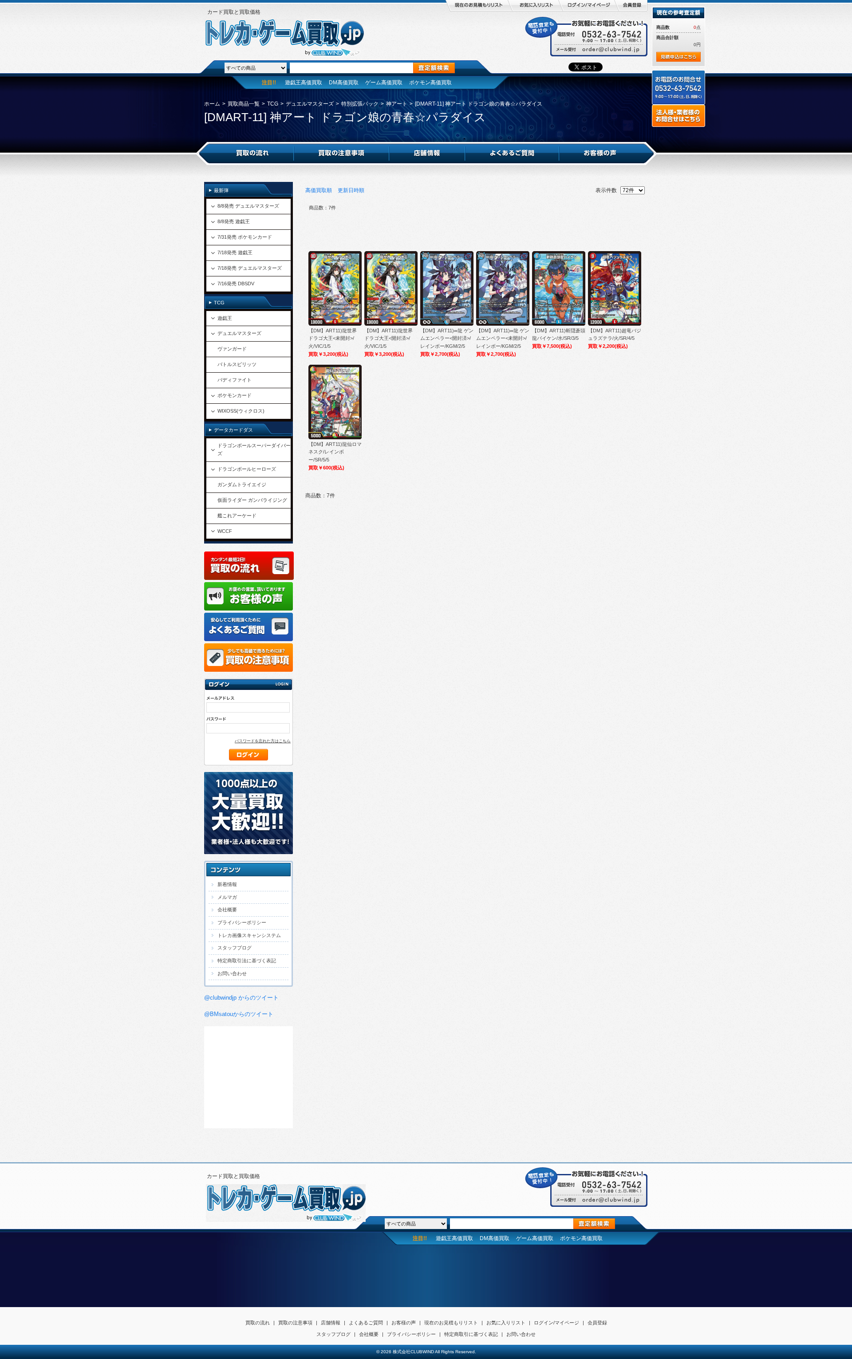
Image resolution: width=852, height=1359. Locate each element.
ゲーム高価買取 (383, 82)
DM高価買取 (344, 82)
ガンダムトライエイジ (241, 484)
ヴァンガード (232, 348)
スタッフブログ (234, 947)
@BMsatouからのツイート (238, 1014)
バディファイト (234, 379)
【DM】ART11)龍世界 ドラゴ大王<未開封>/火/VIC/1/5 (332, 338)
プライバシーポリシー (241, 922)
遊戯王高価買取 (303, 82)
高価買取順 (318, 190)
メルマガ (227, 897)
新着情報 (227, 884)
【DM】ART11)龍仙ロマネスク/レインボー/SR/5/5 (335, 451)
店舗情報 (330, 1322)
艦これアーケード (236, 515)
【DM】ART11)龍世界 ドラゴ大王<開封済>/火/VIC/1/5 (388, 338)
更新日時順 (351, 190)
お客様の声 (403, 1322)
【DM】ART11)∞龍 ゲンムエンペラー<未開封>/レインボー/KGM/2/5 (502, 338)
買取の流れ (257, 1322)
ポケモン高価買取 (430, 82)
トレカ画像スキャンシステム (249, 935)
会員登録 (597, 1322)
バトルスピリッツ (236, 364)
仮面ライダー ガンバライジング (252, 500)
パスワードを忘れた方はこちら (263, 741)
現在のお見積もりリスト (451, 1322)
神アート (396, 104)
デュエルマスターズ (310, 104)
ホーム (212, 104)
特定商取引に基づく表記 (471, 1334)
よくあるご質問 (366, 1322)
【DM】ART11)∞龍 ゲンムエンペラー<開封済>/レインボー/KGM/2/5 (446, 338)
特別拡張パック (360, 104)
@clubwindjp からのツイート (241, 997)
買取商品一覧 (244, 104)
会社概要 (227, 909)
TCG (272, 104)
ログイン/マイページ (556, 1322)
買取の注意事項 (295, 1322)
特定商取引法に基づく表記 (246, 960)
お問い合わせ (232, 973)
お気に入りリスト (505, 1322)
